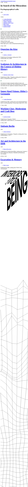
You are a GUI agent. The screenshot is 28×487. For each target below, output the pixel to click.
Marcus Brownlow (7, 20)
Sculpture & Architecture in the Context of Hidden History (13, 66)
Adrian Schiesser (7, 25)
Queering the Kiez (9, 49)
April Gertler (6, 14)
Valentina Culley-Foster (8, 22)
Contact (13, 1)
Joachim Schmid (6, 26)
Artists (9, 1)
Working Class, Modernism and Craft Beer (13, 109)
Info (11, 1)
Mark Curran (6, 24)
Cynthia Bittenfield (7, 19)
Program (6, 1)
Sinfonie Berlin (8, 126)
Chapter (2, 1)
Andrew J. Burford (7, 21)
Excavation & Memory (11, 159)
